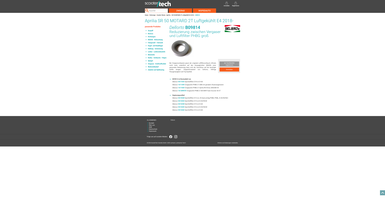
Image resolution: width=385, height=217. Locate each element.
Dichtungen (152, 37)
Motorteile (151, 55)
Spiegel (150, 61)
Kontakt (151, 123)
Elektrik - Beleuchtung (155, 40)
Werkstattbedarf (153, 67)
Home (146, 15)
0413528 (181, 98)
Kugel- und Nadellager (155, 46)
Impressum (152, 131)
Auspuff (150, 31)
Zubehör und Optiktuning (156, 70)
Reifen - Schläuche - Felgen (157, 58)
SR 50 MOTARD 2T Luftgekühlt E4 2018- (183, 15)
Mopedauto (205, 10)
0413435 (181, 107)
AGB (150, 127)
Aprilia (168, 15)
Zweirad (180, 10)
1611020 (181, 88)
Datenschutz (153, 129)
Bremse (150, 34)
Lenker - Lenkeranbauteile (156, 52)
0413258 (181, 104)
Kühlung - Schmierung (155, 49)
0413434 (181, 101)
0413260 (181, 110)
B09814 (198, 15)
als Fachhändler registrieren (229, 64)
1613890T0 (182, 91)
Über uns (152, 125)
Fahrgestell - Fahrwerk (155, 43)
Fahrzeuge (152, 15)
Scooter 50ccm (161, 15)
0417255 (181, 82)
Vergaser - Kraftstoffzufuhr (157, 64)
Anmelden (229, 69)
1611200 (181, 85)
